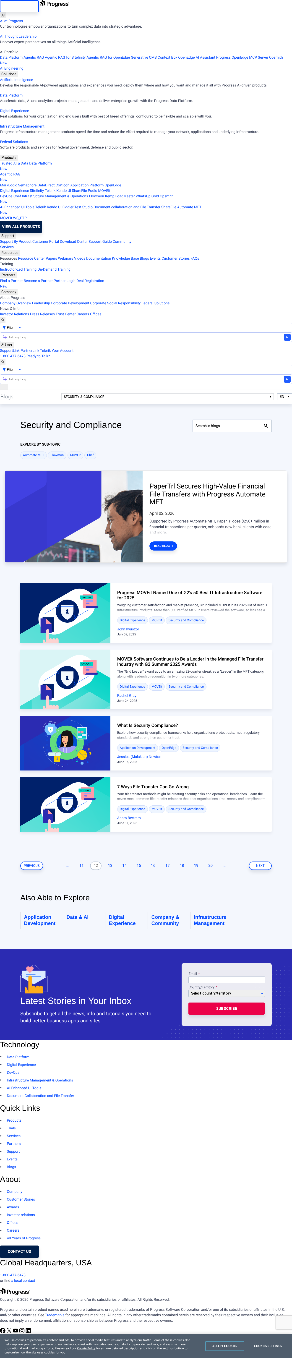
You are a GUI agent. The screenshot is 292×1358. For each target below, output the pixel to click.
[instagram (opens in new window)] (22, 1332)
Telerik (50, 190)
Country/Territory (201, 987)
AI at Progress (11, 21)
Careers (82, 314)
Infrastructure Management (22, 126)
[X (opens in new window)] (9, 1332)
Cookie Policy (86, 1348)
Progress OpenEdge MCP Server (242, 57)
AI (3, 15)
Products (8, 157)
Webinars (65, 258)
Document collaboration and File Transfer (127, 207)
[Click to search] (266, 425)
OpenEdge (113, 185)
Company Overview (15, 303)
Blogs (144, 258)
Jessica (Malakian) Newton (139, 757)
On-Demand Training (53, 269)
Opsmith (141, 60)
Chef (17, 196)
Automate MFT (100, 210)
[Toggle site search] (2, 362)
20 (210, 865)
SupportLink (10, 350)
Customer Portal (45, 241)
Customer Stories (176, 258)
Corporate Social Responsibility (115, 303)
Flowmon (96, 196)
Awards (13, 1207)
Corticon (62, 185)
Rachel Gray (126, 695)
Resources (9, 253)
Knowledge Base (125, 258)
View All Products (21, 227)
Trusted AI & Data (14, 163)
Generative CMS (144, 57)
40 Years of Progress (24, 1238)
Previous (32, 866)
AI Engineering (11, 68)
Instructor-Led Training (18, 269)
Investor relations (21, 1215)
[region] (146, 1346)
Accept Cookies (224, 1346)
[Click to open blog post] (65, 613)
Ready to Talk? (38, 356)
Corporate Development (70, 303)
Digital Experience (14, 111)
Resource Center (31, 258)
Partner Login (65, 281)
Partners (8, 275)
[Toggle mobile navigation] (4, 387)
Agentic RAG (33, 57)
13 (110, 865)
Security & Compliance (84, 397)
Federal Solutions (14, 142)
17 (167, 865)
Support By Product (15, 241)
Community (122, 241)
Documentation (98, 258)
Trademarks (54, 1315)
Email (193, 974)
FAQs (195, 258)
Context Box (167, 57)
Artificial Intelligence (16, 80)
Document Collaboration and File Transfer (40, 1096)
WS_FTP (20, 218)
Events (155, 258)
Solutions (8, 74)
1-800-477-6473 (13, 356)
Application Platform (87, 185)
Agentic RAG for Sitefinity (65, 57)
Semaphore (27, 185)
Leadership (41, 303)
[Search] (2, 320)
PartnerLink (30, 350)
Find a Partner (11, 281)
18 (182, 865)
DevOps (6, 196)
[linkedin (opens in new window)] (28, 1332)
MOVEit (104, 190)
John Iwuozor (128, 629)
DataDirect (46, 185)
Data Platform (11, 57)
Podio (92, 190)
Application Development (137, 748)
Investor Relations (14, 314)
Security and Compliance (186, 620)
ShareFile (79, 190)
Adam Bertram (129, 818)
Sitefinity (37, 190)
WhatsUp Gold (147, 196)
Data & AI (77, 917)
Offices (95, 314)
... (67, 865)
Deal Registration (52, 283)
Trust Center (66, 314)
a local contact (23, 1280)
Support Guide (100, 241)
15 (139, 865)
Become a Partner (38, 281)
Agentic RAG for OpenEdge (108, 57)
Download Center (74, 241)
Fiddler (68, 207)
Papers (51, 258)
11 (81, 865)
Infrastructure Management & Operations (55, 196)
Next (260, 866)
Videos (79, 258)
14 (124, 865)
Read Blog (162, 546)
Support (7, 236)
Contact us (19, 1251)
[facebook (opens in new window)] (3, 1332)
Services (7, 247)
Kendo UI (63, 190)
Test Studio (83, 207)
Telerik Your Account (57, 350)
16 (153, 865)
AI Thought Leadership (18, 36)
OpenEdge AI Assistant (196, 57)
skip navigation (19, 6)
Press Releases (42, 314)
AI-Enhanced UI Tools (17, 207)
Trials (11, 1128)
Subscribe (226, 1008)
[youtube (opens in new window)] (16, 1332)
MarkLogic (8, 185)
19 (196, 865)
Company (8, 292)
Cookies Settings (268, 1346)
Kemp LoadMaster (120, 196)
